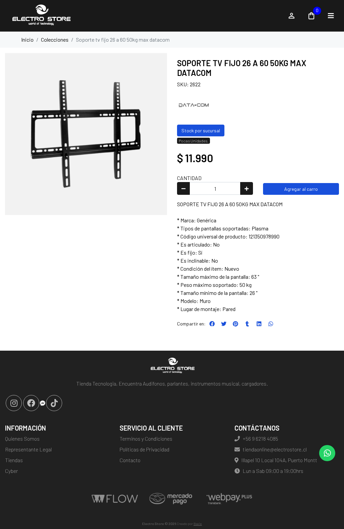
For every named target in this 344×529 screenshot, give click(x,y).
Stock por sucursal (200, 130)
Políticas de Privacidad (144, 449)
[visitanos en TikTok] (54, 403)
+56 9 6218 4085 (260, 438)
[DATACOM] (194, 104)
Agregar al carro (301, 189)
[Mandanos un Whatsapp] (327, 453)
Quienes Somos (22, 438)
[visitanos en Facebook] (31, 403)
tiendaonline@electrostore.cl (275, 449)
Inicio (27, 39)
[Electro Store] (142, 16)
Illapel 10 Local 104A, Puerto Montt (279, 460)
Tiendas (14, 460)
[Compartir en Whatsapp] (270, 323)
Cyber (11, 471)
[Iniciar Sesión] (291, 16)
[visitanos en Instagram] (14, 403)
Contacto (130, 460)
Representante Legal (28, 449)
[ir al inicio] (172, 366)
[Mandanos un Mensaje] (42, 403)
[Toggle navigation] (331, 16)
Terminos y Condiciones (146, 438)
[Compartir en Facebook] (212, 323)
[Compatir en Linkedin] (259, 323)
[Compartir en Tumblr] (247, 323)
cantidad (189, 178)
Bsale (198, 524)
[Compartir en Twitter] (223, 323)
